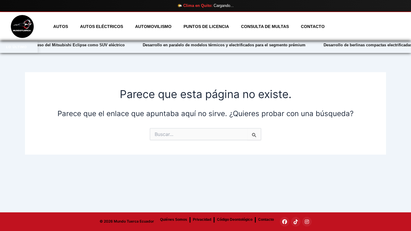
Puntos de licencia (206, 26)
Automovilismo (153, 26)
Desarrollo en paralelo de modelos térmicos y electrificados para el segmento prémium (216, 45)
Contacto (313, 26)
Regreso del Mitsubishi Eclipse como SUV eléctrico (69, 45)
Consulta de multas (265, 26)
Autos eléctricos (101, 26)
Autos (60, 26)
